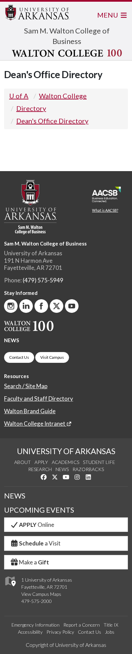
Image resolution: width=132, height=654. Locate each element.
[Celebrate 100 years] (66, 53)
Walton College (63, 96)
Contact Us (19, 357)
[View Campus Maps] (10, 588)
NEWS (11, 340)
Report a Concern (81, 625)
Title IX (111, 625)
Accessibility (30, 632)
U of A (18, 96)
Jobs (109, 632)
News (62, 469)
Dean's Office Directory (52, 121)
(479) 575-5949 (43, 280)
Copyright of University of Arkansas (66, 644)
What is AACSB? (105, 210)
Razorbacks (88, 469)
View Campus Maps (41, 594)
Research (40, 469)
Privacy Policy (60, 632)
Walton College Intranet (35, 423)
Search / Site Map (25, 386)
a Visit (40, 543)
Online (36, 524)
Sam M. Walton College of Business (45, 243)
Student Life (99, 462)
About (22, 462)
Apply (41, 462)
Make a (34, 562)
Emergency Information (36, 625)
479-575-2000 (36, 601)
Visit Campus (52, 357)
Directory (31, 108)
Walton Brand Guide (30, 411)
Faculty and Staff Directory (38, 398)
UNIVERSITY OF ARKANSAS (66, 451)
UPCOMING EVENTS (39, 510)
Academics (65, 462)
